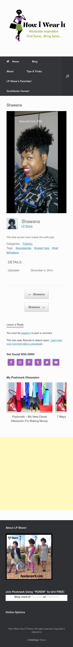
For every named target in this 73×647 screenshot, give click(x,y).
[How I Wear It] (36, 25)
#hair (55, 248)
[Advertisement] (36, 474)
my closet (36, 597)
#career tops (41, 248)
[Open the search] (67, 76)
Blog (34, 61)
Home (15, 61)
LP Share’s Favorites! (19, 81)
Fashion (27, 244)
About (10, 71)
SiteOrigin (34, 639)
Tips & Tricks (34, 71)
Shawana (36, 294)
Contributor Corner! (18, 91)
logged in (26, 333)
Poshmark (53, 597)
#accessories (23, 248)
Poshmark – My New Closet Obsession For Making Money (29, 418)
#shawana (13, 252)
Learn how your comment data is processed (34, 342)
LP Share (27, 226)
